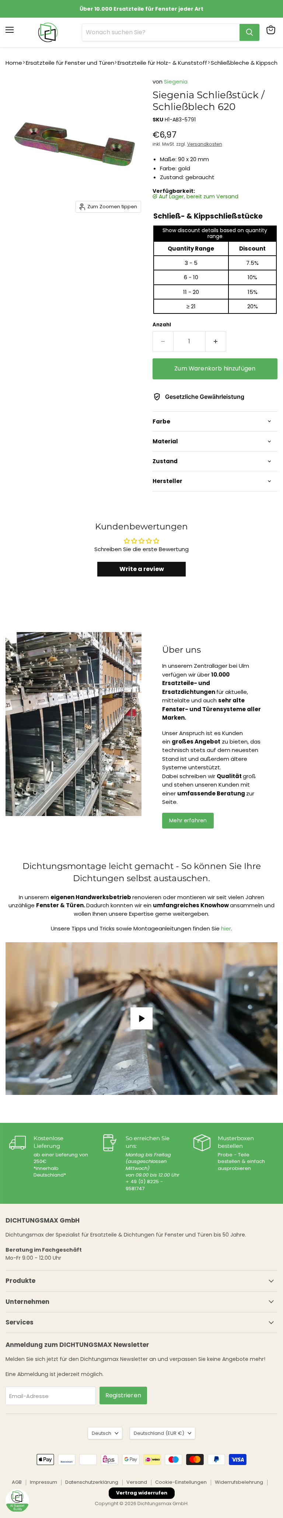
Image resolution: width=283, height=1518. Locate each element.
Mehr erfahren (188, 820)
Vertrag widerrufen (141, 1492)
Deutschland (159, 1433)
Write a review (141, 569)
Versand (136, 1482)
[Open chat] (17, 1500)
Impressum (43, 1482)
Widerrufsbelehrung (239, 1482)
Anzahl (162, 324)
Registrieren (123, 1395)
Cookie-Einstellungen (181, 1482)
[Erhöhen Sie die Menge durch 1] (216, 341)
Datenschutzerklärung (91, 1482)
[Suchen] (249, 32)
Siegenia (176, 81)
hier (226, 928)
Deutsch (101, 1433)
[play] (141, 1018)
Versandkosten (204, 144)
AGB (17, 1482)
